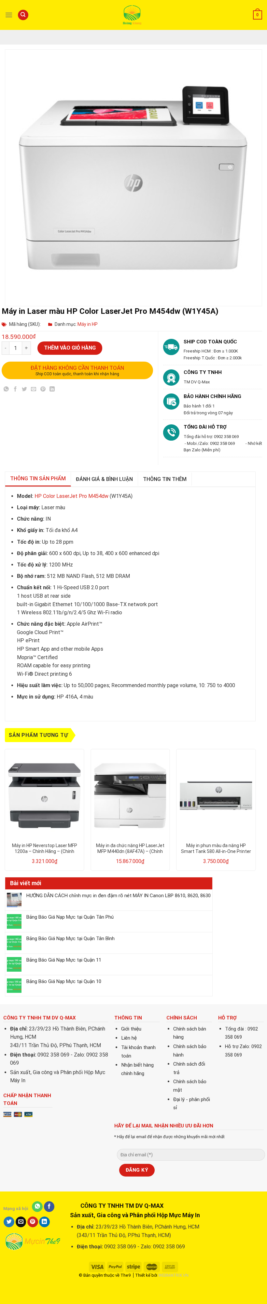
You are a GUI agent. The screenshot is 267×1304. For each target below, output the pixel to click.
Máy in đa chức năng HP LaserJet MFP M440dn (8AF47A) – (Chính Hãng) (130, 848)
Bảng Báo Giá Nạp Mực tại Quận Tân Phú (70, 917)
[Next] (255, 812)
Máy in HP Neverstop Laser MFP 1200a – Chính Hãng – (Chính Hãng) (44, 848)
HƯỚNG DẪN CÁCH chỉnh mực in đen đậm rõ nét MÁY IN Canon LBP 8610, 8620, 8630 (118, 895)
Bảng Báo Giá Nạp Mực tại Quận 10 (63, 981)
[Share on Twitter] (25, 390)
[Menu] (9, 15)
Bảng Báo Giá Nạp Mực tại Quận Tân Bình (70, 938)
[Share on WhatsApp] (6, 390)
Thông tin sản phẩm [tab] (38, 478)
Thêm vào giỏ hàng (70, 348)
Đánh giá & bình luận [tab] (104, 479)
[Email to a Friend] (34, 390)
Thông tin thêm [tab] (165, 479)
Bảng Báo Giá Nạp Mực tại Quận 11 (63, 960)
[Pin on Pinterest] (43, 390)
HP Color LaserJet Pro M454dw (71, 496)
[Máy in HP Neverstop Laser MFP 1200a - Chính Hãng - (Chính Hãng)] (44, 795)
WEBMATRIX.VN (173, 1275)
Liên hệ (129, 1038)
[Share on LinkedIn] (52, 390)
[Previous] (5, 812)
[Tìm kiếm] (23, 15)
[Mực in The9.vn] (133, 14)
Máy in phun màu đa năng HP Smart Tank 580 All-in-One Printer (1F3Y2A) (216, 848)
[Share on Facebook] (15, 390)
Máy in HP (87, 324)
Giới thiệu (131, 1029)
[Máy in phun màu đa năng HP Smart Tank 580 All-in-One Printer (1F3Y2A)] (216, 795)
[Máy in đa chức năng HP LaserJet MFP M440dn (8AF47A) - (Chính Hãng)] (130, 795)
